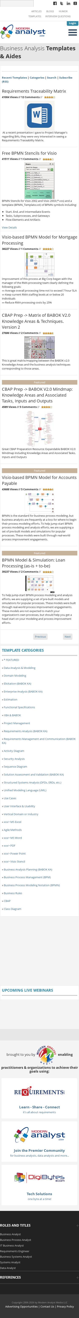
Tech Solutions (39, 1193)
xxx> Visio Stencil (14, 861)
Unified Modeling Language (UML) (25, 790)
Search (51, 77)
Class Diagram (12, 909)
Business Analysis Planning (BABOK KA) (28, 869)
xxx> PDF (9, 845)
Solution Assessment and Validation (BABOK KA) (34, 774)
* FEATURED (11, 660)
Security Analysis (14, 759)
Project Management (17, 723)
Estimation (10, 699)
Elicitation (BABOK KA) (17, 683)
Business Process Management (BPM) (27, 877)
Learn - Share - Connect (39, 1107)
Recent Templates (14, 77)
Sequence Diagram (15, 766)
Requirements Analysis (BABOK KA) (25, 731)
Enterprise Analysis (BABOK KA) (23, 691)
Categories (37, 77)
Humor (63, 11)
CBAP (7, 901)
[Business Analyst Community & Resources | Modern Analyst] (23, 31)
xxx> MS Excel (12, 822)
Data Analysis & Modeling (19, 668)
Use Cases (10, 798)
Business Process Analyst (15, 1240)
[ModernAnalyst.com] (39, 1134)
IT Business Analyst (12, 1245)
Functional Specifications (19, 707)
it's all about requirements (39, 1112)
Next (68, 636)
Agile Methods (13, 830)
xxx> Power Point (15, 853)
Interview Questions (58, 16)
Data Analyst (8, 1268)
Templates (34, 16)
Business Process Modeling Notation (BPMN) (32, 885)
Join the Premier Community (39, 1150)
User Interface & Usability (19, 806)
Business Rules (13, 893)
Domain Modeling (15, 675)
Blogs (50, 11)
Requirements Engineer (14, 1251)
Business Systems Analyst (16, 1256)
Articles (36, 11)
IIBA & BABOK (12, 715)
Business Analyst (10, 1234)
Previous (40, 636)
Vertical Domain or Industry (21, 814)
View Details (9, 227)
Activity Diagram (14, 751)
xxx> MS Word (13, 838)
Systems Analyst (10, 1262)
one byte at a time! (39, 1199)
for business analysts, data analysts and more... (39, 1155)
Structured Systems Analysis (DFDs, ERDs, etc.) (32, 782)
